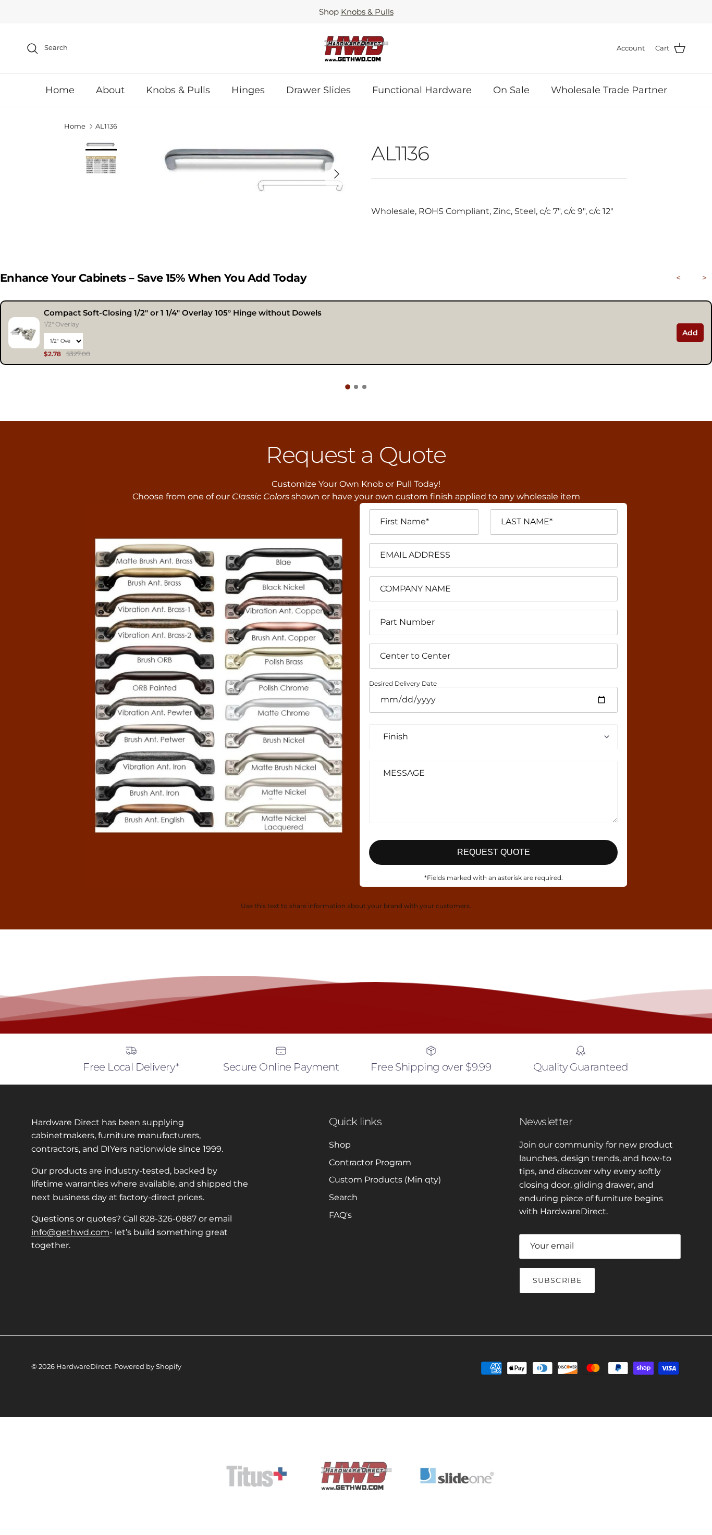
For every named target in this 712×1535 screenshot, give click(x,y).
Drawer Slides (318, 90)
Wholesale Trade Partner (609, 90)
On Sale (511, 90)
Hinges (248, 90)
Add (690, 332)
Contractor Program (370, 1162)
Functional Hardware (422, 90)
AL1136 (106, 126)
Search (343, 1197)
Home (60, 90)
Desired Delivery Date (403, 684)
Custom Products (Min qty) (385, 1180)
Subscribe (557, 1280)
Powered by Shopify (147, 1366)
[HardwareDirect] (356, 48)
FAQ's (340, 1215)
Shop (340, 1145)
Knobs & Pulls (367, 12)
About (110, 90)
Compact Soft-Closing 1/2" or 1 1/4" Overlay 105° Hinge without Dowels (183, 313)
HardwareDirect (83, 1366)
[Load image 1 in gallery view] (253, 169)
